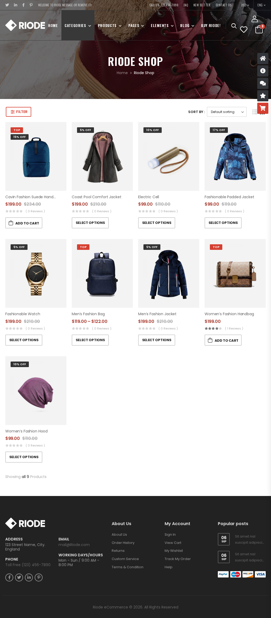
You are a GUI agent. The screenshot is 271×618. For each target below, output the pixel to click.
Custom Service (125, 558)
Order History (123, 542)
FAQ (186, 5)
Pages (133, 25)
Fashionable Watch (22, 314)
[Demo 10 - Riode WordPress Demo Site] (25, 25)
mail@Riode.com (74, 544)
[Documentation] (262, 70)
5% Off (85, 130)
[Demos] (262, 58)
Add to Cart (27, 223)
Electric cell (148, 197)
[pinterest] (31, 5)
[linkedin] (15, 5)
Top (16, 130)
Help (169, 567)
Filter (21, 111)
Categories (75, 25)
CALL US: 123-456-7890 (164, 5)
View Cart (173, 542)
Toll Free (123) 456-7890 (28, 564)
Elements (160, 25)
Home (53, 25)
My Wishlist (174, 550)
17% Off (219, 130)
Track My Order (178, 558)
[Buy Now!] (262, 108)
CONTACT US (224, 5)
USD (244, 5)
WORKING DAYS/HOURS (80, 555)
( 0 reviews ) (35, 211)
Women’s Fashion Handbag (229, 314)
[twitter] (7, 5)
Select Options (90, 222)
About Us (119, 534)
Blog (184, 25)
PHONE (11, 559)
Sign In (170, 534)
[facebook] (23, 5)
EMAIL (63, 539)
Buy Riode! (211, 25)
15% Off (19, 137)
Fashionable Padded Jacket (229, 197)
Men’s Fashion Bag (88, 314)
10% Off (152, 130)
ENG (260, 5)
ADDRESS (14, 539)
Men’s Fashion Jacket (157, 314)
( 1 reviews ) (234, 328)
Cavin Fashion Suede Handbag (32, 197)
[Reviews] (262, 95)
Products (107, 25)
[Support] (262, 83)
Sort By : (196, 111)
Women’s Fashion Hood (26, 431)
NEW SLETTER (202, 5)
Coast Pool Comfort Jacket (96, 197)
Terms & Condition (127, 567)
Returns (118, 550)
